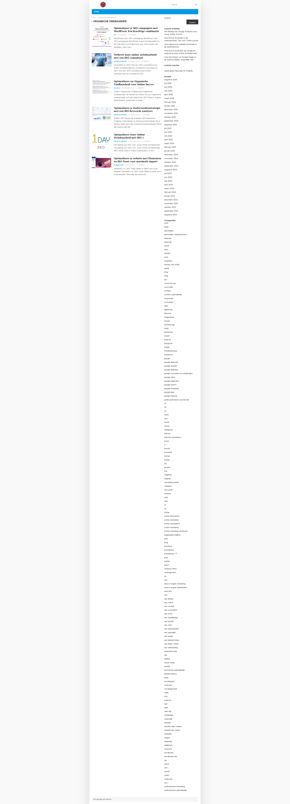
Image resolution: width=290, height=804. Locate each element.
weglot (167, 738)
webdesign (168, 715)
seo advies (168, 599)
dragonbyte (169, 317)
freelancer (168, 354)
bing (166, 272)
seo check (168, 602)
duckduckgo (169, 324)
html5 (166, 422)
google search (170, 385)
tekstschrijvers (170, 674)
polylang (168, 546)
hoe (166, 418)
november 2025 (171, 113)
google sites (169, 392)
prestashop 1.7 (170, 553)
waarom (167, 700)
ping (166, 542)
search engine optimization (175, 587)
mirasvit (167, 493)
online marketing (171, 527)
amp (166, 257)
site (165, 655)
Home (96, 12)
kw (165, 463)
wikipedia (168, 741)
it (164, 445)
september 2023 (171, 211)
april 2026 (168, 94)
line (165, 471)
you (166, 783)
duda (166, 328)
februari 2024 (170, 192)
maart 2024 (169, 188)
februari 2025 (170, 147)
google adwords (171, 362)
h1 (165, 403)
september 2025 (171, 121)
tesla (166, 677)
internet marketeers (172, 437)
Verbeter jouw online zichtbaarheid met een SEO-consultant (135, 56)
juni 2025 (168, 132)
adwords (168, 242)
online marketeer (171, 520)
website (167, 723)
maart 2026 (169, 98)
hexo (166, 415)
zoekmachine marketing (174, 786)
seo (165, 595)
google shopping (171, 388)
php (166, 539)
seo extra (168, 614)
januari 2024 (169, 196)
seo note (168, 625)
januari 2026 (169, 106)
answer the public (172, 264)
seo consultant (170, 610)
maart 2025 (169, 143)
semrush (168, 591)
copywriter (169, 298)
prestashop (169, 550)
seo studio (168, 636)
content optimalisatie (173, 294)
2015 (166, 223)
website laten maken (173, 726)
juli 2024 (168, 173)
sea (165, 580)
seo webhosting (171, 647)
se (165, 576)
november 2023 (171, 203)
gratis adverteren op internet (176, 400)
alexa (166, 246)
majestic (167, 478)
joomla (167, 448)
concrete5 (168, 287)
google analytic (170, 366)
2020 (166, 227)
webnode (168, 719)
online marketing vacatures (176, 531)
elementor (118, 165)
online (166, 512)
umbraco (168, 685)
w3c (166, 696)
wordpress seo (170, 756)
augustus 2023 (170, 215)
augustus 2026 (170, 79)
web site (167, 711)
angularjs (168, 261)
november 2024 (171, 158)
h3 (165, 411)
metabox (168, 486)
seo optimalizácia (171, 629)
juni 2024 (168, 177)
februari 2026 (170, 102)
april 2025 (168, 139)
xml (165, 768)
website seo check (172, 730)
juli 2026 (167, 83)
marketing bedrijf (171, 482)
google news (169, 377)
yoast (166, 775)
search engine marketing (174, 584)
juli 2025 (167, 128)
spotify (167, 666)
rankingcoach (170, 572)
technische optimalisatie (174, 670)
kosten (167, 460)
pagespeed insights (172, 535)
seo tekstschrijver (171, 640)
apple (166, 268)
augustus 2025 (170, 124)
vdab (166, 692)
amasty (167, 253)
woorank (168, 749)
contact (167, 291)
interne (167, 433)
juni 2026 (168, 87)
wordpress (168, 753)
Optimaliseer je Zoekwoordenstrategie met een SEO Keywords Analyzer (137, 109)
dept (166, 306)
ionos (166, 441)
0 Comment (132, 35)
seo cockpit (169, 606)
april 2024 (168, 185)
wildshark (168, 745)
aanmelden (169, 231)
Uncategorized (120, 61)
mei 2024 (168, 181)
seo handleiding (171, 617)
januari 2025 (169, 151)
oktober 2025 (170, 117)
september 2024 (171, 166)
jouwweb (168, 452)
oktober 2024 (170, 162)
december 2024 (171, 154)
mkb (166, 497)
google (117, 88)
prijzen (167, 561)
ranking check (170, 569)
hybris (167, 426)
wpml (166, 764)
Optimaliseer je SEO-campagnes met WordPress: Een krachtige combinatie (136, 29)
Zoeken (167, 18)
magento (168, 475)
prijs (166, 557)
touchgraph (169, 681)
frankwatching (170, 351)
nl (165, 505)
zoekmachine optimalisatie (175, 790)
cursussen (168, 302)
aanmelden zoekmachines (175, 234)
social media (169, 662)
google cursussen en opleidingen (178, 373)
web (166, 707)
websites (168, 734)
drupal (167, 321)
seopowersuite (170, 651)
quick (166, 565)
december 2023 (171, 200)
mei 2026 (168, 91)
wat (165, 704)
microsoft (168, 490)
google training (170, 396)
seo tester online (171, 644)
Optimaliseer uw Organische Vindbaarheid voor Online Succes (134, 83)
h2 (165, 407)
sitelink (167, 659)
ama (166, 249)
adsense (167, 238)
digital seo (168, 309)
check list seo (170, 283)
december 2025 (171, 109)
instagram (168, 430)
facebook (168, 343)
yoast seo (168, 779)
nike (166, 501)
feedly (166, 347)
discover (168, 313)
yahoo (167, 771)
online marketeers (172, 523)
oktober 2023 (170, 207)
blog (166, 276)
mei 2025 (168, 136)
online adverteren (171, 516)
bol (165, 279)
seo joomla (169, 621)
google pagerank (171, 381)
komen (167, 456)
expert (167, 336)
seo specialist (170, 632)
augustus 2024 (170, 169)
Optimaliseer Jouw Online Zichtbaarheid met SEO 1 (129, 136)
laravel (167, 467)
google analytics (171, 370)
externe (167, 340)
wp (165, 760)
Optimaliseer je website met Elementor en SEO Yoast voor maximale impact (137, 160)
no (115, 35)
